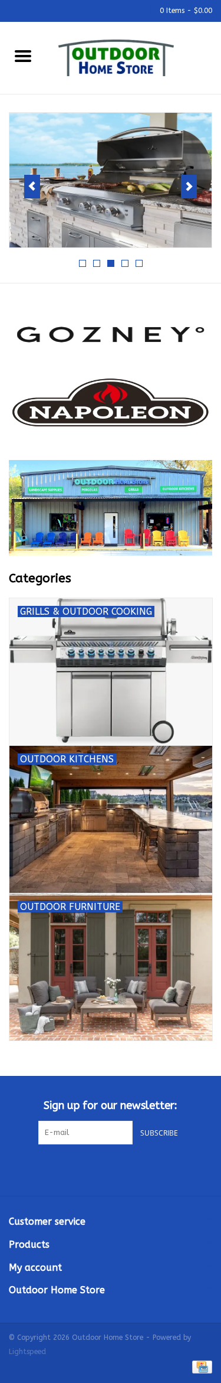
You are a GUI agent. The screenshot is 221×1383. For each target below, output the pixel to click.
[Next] (189, 186)
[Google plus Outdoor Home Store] (110, 1168)
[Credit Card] (200, 1366)
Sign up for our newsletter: (110, 1106)
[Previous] (32, 186)
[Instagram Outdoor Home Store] (132, 1168)
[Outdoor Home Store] (134, 57)
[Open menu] (23, 55)
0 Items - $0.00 (184, 10)
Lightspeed (27, 1352)
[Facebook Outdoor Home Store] (89, 1168)
